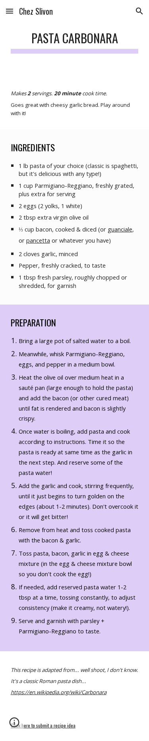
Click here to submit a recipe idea (43, 725)
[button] (9, 11)
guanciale (120, 229)
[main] (75, 39)
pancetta (38, 240)
